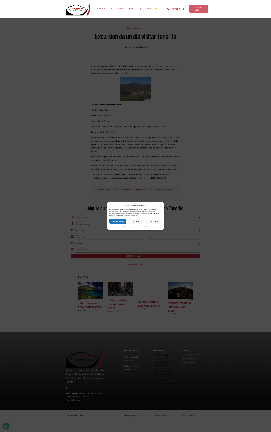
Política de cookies (127, 226)
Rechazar (135, 221)
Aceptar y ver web (117, 221)
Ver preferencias (153, 221)
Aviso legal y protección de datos (141, 226)
